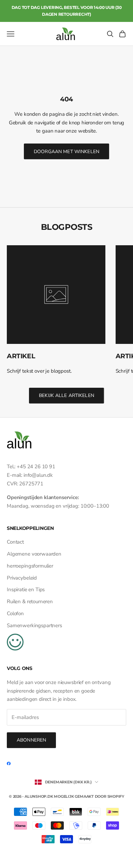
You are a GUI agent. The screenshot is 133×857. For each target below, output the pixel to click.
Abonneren (31, 740)
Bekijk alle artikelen (66, 395)
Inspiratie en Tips (26, 589)
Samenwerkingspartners (34, 625)
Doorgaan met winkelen (66, 151)
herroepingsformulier (30, 565)
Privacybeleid (22, 577)
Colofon (15, 613)
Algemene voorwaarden (34, 553)
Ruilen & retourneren (30, 601)
